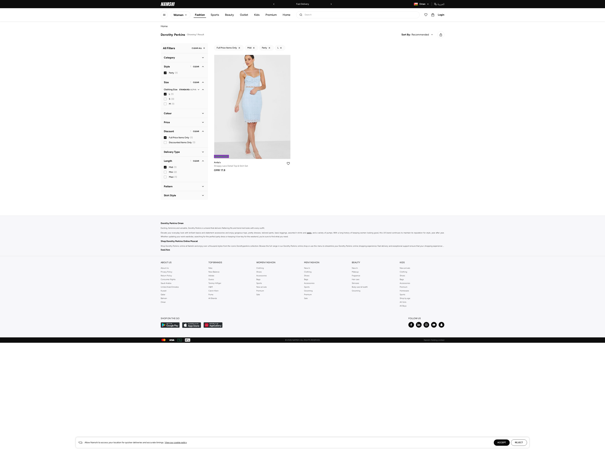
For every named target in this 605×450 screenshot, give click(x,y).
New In (307, 268)
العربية (441, 4)
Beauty (229, 15)
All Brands (212, 298)
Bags (258, 279)
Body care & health (360, 287)
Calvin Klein (213, 291)
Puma (210, 294)
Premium (271, 15)
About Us (165, 268)
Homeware (404, 291)
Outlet (244, 15)
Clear (196, 67)
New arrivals (261, 287)
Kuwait (163, 291)
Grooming (308, 291)
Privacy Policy (166, 272)
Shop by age (405, 298)
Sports (215, 15)
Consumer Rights (168, 279)
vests (309, 233)
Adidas (211, 276)
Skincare (355, 283)
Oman (163, 302)
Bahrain (164, 298)
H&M (210, 287)
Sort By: (406, 34)
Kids (256, 15)
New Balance (213, 272)
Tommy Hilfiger (214, 283)
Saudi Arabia (166, 283)
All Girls (403, 302)
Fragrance (356, 276)
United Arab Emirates (170, 287)
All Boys (403, 306)
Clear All (197, 48)
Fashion (200, 15)
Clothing (260, 268)
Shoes (259, 272)
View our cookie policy (176, 442)
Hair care (355, 279)
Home (286, 15)
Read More (165, 250)
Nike (210, 268)
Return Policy (166, 276)
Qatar (163, 294)
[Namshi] (168, 4)
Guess (211, 279)
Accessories (261, 276)
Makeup (355, 272)
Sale (258, 294)
